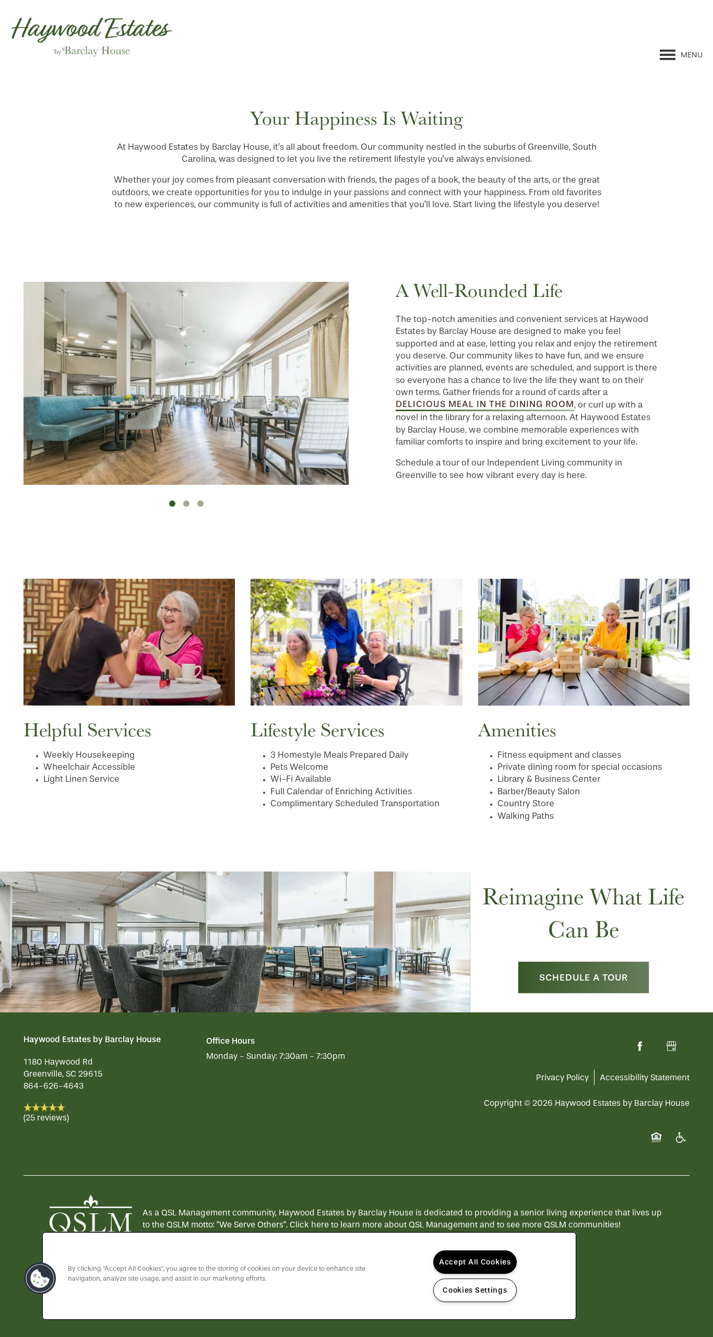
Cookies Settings (475, 1290)
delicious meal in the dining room (485, 404)
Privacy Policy (562, 1077)
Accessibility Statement (645, 1077)
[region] (309, 1276)
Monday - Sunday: (241, 1056)
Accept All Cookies (475, 1262)
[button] (40, 1278)
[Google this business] (671, 1046)
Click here (309, 1224)
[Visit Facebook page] (640, 1046)
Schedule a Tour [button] (583, 977)
